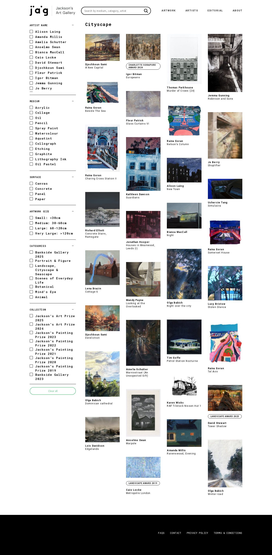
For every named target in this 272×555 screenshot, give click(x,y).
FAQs (161, 532)
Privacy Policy (197, 532)
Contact (175, 532)
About (238, 10)
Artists (191, 10)
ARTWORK (168, 10)
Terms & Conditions (228, 532)
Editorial (215, 10)
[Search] (146, 11)
